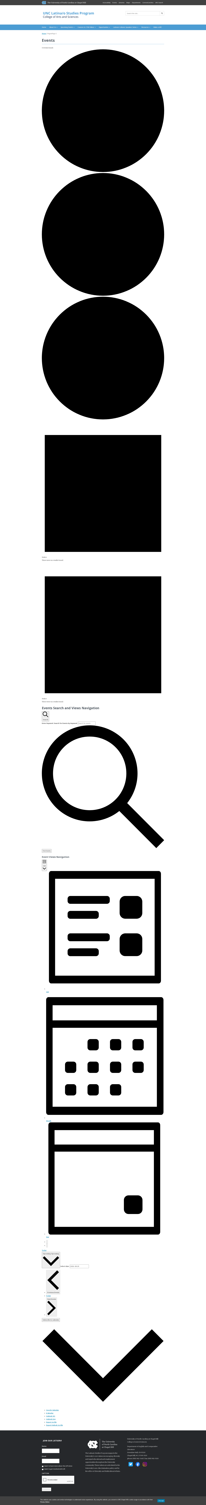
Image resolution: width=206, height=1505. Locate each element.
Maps (128, 3)
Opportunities (104, 27)
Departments (136, 3)
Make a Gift (157, 27)
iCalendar (49, 1413)
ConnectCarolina (147, 3)
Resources (145, 27)
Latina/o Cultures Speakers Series (125, 27)
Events (114, 3)
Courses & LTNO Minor (86, 27)
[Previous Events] (47, 1242)
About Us (52, 27)
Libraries (121, 3)
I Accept (161, 1501)
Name (45, 1446)
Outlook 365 (50, 1416)
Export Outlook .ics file (54, 1425)
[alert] (103, 491)
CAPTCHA (45, 1473)
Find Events (47, 851)
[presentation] (58, 1480)
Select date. (65, 1266)
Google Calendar (52, 1410)
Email (45, 1456)
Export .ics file (51, 1422)
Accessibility (107, 3)
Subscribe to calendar (51, 1320)
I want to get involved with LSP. (55, 1469)
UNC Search (159, 3)
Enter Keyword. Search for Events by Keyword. (59, 723)
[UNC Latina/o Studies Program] (68, 14)
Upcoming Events (67, 27)
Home (44, 27)
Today (44, 1250)
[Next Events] (47, 1245)
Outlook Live (51, 1419)
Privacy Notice (44, 1502)
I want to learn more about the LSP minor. (58, 1466)
